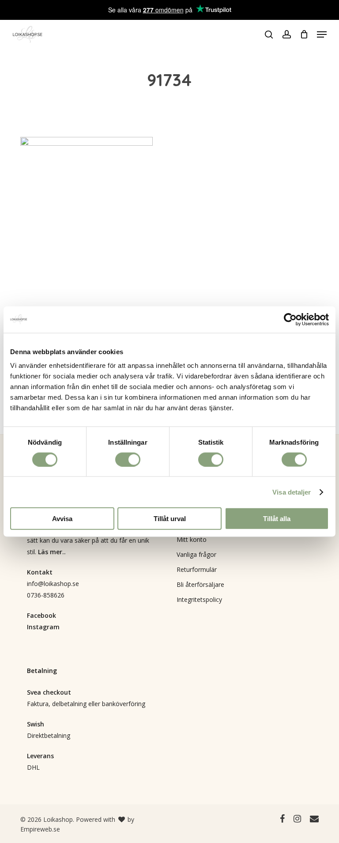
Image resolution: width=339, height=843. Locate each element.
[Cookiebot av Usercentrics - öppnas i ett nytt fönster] (290, 319)
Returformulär (197, 569)
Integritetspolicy (199, 599)
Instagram (43, 627)
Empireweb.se (40, 829)
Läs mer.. (52, 552)
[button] (322, 34)
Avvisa (62, 518)
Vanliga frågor (196, 554)
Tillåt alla (276, 518)
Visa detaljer (291, 491)
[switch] (127, 459)
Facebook (41, 615)
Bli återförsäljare (200, 584)
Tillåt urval (170, 518)
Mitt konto (192, 539)
